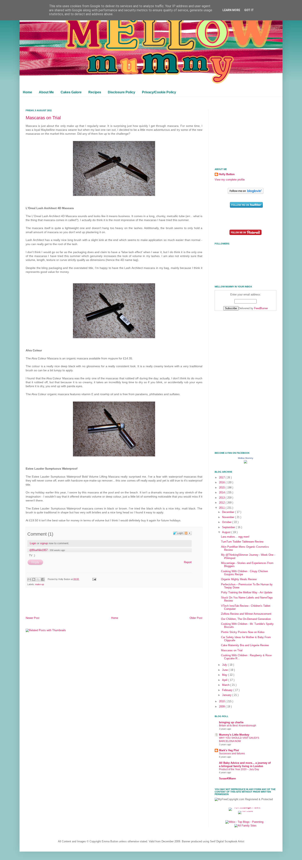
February (227, 690)
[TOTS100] (245, 810)
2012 (222, 502)
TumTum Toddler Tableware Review (242, 541)
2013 (222, 497)
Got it (249, 10)
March (226, 685)
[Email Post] (93, 579)
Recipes (94, 92)
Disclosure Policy (121, 92)
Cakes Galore (71, 92)
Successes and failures (232, 753)
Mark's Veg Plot (229, 750)
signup (44, 543)
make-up (39, 584)
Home (27, 92)
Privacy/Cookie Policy (159, 92)
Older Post (196, 618)
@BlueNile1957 (38, 550)
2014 (222, 492)
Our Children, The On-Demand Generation (246, 619)
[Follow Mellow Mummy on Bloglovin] (245, 193)
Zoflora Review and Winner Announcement (246, 613)
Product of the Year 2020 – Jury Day (239, 769)
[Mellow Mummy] (245, 462)
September (229, 527)
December (228, 512)
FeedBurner (261, 308)
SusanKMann (227, 778)
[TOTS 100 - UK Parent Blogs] (246, 807)
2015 (222, 487)
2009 (222, 706)
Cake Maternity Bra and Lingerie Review (245, 645)
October (227, 522)
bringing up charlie (231, 722)
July (225, 664)
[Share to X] (38, 579)
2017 (222, 477)
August (226, 532)
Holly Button (227, 174)
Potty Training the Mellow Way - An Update (246, 592)
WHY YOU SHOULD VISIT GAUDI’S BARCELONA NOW (239, 739)
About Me (46, 92)
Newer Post (32, 618)
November (228, 517)
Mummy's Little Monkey (234, 734)
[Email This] (29, 579)
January (227, 695)
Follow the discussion (188, 533)
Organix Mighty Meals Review (239, 579)
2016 (222, 482)
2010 (222, 701)
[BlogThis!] (34, 579)
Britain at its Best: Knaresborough (237, 725)
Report (188, 562)
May (225, 675)
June (225, 670)
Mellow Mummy (245, 458)
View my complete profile (230, 179)
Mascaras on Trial (43, 117)
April (225, 680)
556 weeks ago (57, 550)
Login (33, 543)
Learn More (231, 10)
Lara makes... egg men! (235, 536)
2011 (222, 507)
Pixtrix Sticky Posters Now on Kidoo (242, 632)
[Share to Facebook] (43, 579)
